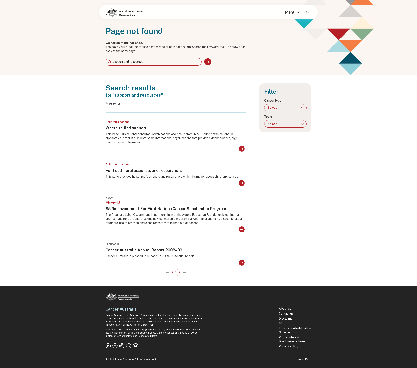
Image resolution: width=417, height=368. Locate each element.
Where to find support (126, 128)
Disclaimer (286, 318)
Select (272, 107)
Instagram (121, 345)
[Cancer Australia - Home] (124, 12)
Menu (290, 12)
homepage (128, 51)
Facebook (115, 345)
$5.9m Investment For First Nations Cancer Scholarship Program (166, 208)
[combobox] (153, 61)
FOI (281, 323)
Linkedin (108, 345)
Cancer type (272, 100)
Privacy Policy (288, 346)
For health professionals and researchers (144, 170)
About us (285, 308)
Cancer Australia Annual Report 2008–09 (144, 250)
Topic (268, 116)
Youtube (135, 345)
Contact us (286, 313)
